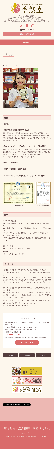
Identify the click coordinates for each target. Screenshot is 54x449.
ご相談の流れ (27, 355)
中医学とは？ (11, 355)
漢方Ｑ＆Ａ (43, 355)
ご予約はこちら (27, 342)
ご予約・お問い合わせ (27, 34)
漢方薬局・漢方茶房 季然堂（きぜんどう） (26, 436)
